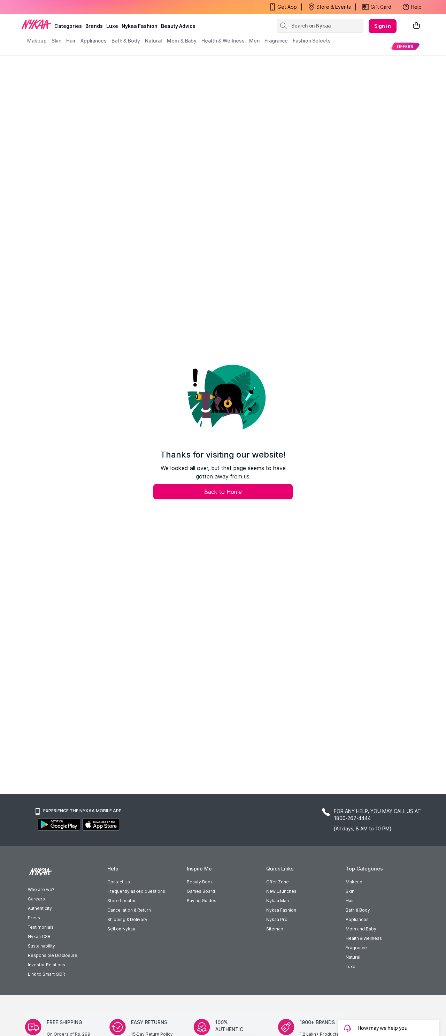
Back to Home (223, 491)
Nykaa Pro (276, 919)
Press (34, 917)
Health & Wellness (364, 938)
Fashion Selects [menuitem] (312, 41)
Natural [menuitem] (153, 41)
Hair (350, 900)
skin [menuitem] (57, 41)
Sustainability (41, 946)
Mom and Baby (361, 928)
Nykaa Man (277, 900)
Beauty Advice (178, 26)
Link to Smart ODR (46, 974)
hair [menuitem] (71, 41)
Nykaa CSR (39, 936)
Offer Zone (277, 881)
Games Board (201, 891)
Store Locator (121, 900)
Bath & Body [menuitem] (126, 41)
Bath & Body (358, 910)
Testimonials (41, 927)
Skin (350, 891)
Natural (353, 957)
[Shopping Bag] (416, 26)
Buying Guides (201, 900)
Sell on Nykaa (121, 928)
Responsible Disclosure (52, 955)
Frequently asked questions (136, 891)
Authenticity (40, 908)
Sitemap (274, 928)
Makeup (354, 881)
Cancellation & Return (129, 910)
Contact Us (118, 881)
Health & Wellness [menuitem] (222, 41)
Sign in (382, 26)
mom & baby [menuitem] (182, 41)
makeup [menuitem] (36, 41)
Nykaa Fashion (139, 26)
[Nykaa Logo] (36, 24)
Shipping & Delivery (127, 919)
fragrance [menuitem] (276, 41)
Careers (36, 898)
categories (68, 26)
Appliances (357, 919)
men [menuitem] (254, 41)
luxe (112, 26)
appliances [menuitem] (93, 41)
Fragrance (356, 947)
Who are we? (41, 889)
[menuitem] (405, 46)
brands (94, 26)
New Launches (281, 891)
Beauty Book (200, 881)
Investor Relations (46, 964)
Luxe (350, 966)
